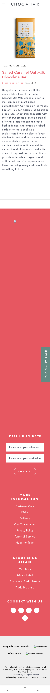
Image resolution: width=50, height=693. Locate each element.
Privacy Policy (24, 531)
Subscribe (25, 471)
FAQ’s (24, 512)
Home (4, 66)
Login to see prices (12, 82)
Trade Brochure (24, 588)
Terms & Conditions (39, 677)
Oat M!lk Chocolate (17, 66)
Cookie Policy (10, 677)
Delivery (25, 518)
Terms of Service (24, 537)
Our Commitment (25, 525)
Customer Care (25, 506)
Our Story (25, 569)
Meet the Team (25, 543)
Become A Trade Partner (25, 582)
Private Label (25, 575)
